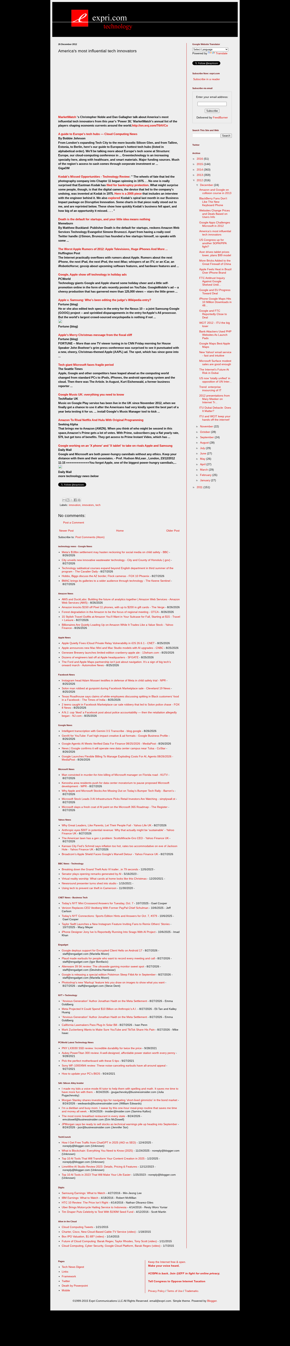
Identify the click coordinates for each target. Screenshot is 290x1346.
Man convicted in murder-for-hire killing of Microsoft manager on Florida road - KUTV (115, 774)
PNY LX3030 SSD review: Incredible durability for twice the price (102, 1048)
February (206, 474)
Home (120, 530)
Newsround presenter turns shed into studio (89, 883)
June (203, 453)
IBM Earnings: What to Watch (80, 1197)
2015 (200, 164)
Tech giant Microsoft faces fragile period (86, 364)
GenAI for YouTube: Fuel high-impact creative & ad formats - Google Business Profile (115, 735)
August (205, 442)
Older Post (173, 530)
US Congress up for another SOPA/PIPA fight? (212, 243)
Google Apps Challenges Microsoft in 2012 (214, 224)
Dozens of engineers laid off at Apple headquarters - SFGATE (100, 657)
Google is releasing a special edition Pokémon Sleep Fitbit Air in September (109, 974)
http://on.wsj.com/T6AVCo (150, 125)
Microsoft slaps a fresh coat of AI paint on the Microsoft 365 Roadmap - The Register (114, 807)
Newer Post (66, 530)
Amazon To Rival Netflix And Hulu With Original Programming (100, 420)
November (207, 426)
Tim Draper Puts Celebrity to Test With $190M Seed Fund (97, 1211)
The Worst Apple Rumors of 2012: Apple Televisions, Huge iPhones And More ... (113, 249)
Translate (221, 53)
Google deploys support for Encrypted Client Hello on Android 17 (102, 950)
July (203, 448)
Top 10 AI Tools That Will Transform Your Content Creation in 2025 (103, 1158)
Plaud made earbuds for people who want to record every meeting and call (108, 958)
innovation (74, 505)
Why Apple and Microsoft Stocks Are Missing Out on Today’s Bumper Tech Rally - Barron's (118, 790)
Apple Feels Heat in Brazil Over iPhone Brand (215, 271)
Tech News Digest (73, 1266)
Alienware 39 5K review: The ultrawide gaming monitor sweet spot (103, 966)
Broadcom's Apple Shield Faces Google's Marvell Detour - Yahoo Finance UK (110, 854)
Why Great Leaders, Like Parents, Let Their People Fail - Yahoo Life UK (106, 825)
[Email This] (64, 500)
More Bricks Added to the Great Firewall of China (215, 262)
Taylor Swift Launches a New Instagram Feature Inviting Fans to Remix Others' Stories (116, 924)
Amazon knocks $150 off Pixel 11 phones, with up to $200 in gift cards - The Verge (113, 607)
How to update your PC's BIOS (81, 1073)
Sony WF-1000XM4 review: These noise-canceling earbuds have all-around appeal (114, 1065)
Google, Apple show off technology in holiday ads (92, 274)
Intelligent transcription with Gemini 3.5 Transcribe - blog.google (101, 731)
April (203, 464)
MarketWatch (67, 117)
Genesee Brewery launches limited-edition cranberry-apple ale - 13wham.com (110, 652)
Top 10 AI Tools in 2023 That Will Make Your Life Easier (96, 1174)
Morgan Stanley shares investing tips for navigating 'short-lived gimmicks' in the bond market (119, 1100)
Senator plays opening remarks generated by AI (91, 873)
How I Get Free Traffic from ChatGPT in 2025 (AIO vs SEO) (99, 1142)
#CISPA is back (158, 1273)
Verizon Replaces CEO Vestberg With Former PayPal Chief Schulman (105, 907)
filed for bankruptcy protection (128, 185)
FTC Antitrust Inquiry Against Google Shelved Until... (212, 281)
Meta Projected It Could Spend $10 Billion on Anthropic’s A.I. (99, 1008)
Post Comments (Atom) (90, 537)
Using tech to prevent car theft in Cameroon (89, 888)
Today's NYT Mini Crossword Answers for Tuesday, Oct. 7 (97, 903)
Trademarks (191, 1291)
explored (114, 198)
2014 (200, 169)
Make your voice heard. (164, 1265)
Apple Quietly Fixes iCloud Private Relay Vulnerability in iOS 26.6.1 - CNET (108, 643)
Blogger (212, 1300)
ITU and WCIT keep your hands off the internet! (214, 418)
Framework (69, 1276)
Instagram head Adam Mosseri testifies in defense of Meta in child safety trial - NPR (114, 680)
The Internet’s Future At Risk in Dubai (214, 371)
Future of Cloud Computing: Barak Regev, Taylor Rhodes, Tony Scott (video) (109, 1241)
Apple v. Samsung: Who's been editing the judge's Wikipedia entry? (104, 300)
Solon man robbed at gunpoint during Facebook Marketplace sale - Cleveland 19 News (116, 688)
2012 (200, 180)
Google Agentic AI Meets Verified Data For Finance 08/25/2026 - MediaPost (109, 743)
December (207, 185)
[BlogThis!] (68, 500)
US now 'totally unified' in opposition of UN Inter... (215, 380)
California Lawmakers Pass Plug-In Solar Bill (89, 1024)
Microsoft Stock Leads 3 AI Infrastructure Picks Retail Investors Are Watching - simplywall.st (118, 798)
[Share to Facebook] (75, 500)
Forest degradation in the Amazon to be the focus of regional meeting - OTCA (110, 611)
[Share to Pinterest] (79, 500)
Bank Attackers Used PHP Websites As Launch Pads (215, 335)
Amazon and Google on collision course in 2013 (215, 191)
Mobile (66, 1290)
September (207, 437)
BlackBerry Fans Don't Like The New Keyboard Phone (213, 202)
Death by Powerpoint (75, 1285)
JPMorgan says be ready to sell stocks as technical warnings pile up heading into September (119, 1124)
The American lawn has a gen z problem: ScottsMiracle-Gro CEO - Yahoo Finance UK (115, 838)
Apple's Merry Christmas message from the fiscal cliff (95, 335)
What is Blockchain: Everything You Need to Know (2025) (97, 1150)
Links (65, 1271)
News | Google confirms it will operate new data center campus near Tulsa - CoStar (114, 748)
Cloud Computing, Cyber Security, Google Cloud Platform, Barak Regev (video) (111, 1245)
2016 (200, 158)
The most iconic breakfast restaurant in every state (93, 1116)
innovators (88, 505)
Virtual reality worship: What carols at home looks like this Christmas (104, 878)
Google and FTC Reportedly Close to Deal (213, 314)
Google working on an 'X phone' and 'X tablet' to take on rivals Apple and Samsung (115, 445)
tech (97, 505)
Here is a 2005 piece (128, 193)
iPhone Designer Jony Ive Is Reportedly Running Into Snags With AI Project (108, 931)
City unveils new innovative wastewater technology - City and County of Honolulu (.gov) (116, 560)
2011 (200, 487)
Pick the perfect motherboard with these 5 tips (90, 1060)
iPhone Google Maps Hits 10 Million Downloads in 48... (215, 302)
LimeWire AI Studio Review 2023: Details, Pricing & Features (99, 1166)
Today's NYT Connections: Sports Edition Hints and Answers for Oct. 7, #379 (109, 915)
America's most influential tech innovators (215, 233)
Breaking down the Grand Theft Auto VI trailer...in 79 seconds (100, 869)
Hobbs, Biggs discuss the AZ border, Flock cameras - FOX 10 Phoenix (105, 576)
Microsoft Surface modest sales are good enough (215, 362)
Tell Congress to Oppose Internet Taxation (176, 1281)
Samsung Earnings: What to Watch (83, 1193)
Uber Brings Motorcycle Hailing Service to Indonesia (94, 1207)
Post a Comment (73, 522)
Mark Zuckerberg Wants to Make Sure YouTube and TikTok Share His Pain (108, 1029)
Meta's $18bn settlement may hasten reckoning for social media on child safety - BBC (115, 552)
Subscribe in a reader (206, 79)
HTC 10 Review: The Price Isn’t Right (85, 1202)
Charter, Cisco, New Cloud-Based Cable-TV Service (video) (99, 1231)
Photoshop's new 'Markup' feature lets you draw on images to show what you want (113, 982)
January (205, 480)
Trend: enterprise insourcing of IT (210, 388)
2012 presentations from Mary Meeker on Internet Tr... (214, 399)
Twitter (66, 1281)
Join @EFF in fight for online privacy (194, 1273)
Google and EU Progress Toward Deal (214, 291)
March (204, 469)
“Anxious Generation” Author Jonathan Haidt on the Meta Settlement (104, 1001)
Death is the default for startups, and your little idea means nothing (104, 219)
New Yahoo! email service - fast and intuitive (215, 354)
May (203, 458)
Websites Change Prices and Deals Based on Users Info (214, 214)
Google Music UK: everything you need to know (91, 394)
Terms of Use (174, 1291)
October (205, 431)
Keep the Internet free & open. (167, 1261)
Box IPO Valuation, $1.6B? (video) (83, 1236)
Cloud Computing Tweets (77, 1227)
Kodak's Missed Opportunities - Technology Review (93, 176)
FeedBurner (220, 117)
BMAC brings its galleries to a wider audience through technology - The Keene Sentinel (116, 580)
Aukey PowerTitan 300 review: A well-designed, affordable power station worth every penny (118, 1052)
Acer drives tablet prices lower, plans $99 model (215, 253)
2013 (200, 174)
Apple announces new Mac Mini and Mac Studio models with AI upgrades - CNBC (112, 647)
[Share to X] (72, 500)
